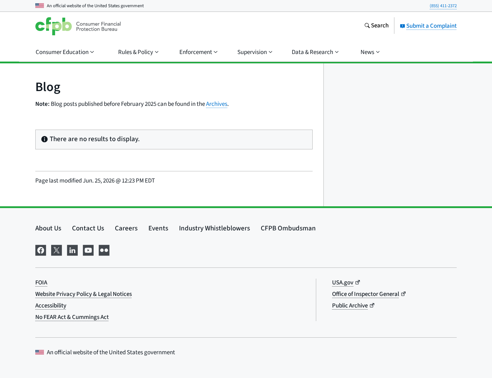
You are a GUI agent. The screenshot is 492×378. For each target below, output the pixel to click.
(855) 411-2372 (443, 6)
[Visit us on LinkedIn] (72, 250)
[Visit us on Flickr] (104, 250)
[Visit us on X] (56, 250)
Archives (216, 104)
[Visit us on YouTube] (88, 250)
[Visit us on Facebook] (40, 250)
